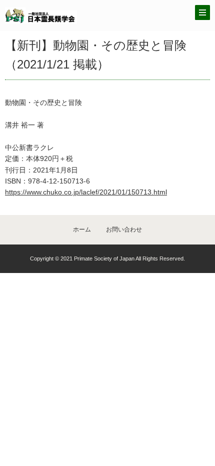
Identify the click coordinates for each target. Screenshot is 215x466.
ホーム (82, 229)
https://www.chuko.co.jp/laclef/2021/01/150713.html (86, 192)
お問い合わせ (124, 229)
